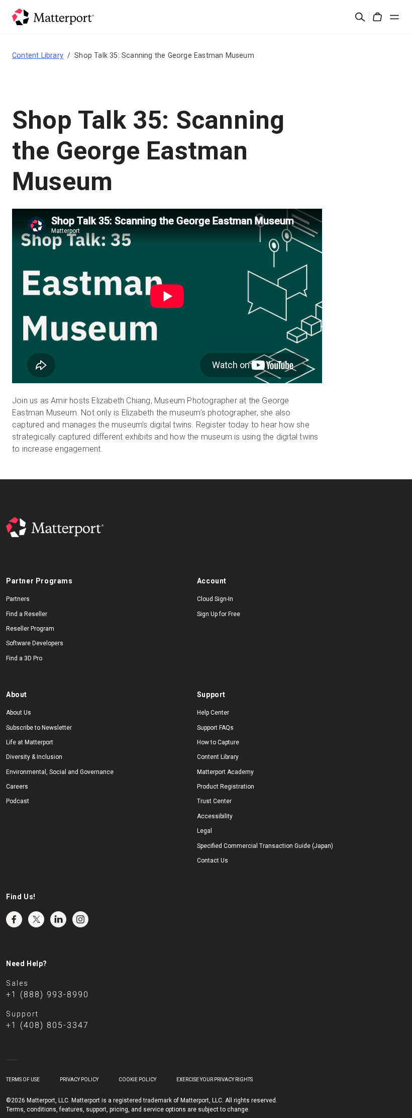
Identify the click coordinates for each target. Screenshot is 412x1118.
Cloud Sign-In (215, 599)
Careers (17, 786)
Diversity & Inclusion (34, 756)
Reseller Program (30, 628)
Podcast (17, 801)
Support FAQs (215, 727)
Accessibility (215, 816)
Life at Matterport (29, 742)
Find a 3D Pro (24, 658)
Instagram (80, 919)
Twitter (36, 919)
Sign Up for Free (218, 614)
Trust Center (214, 801)
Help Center (213, 712)
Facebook (14, 919)
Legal (204, 830)
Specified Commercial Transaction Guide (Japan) (265, 845)
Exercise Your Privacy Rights (214, 1079)
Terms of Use (23, 1079)
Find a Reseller (26, 614)
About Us (18, 712)
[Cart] (377, 17)
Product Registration (225, 786)
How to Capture (218, 742)
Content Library (37, 55)
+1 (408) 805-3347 (47, 1025)
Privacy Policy (79, 1079)
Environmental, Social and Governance (60, 772)
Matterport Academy (225, 772)
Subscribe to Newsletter (39, 727)
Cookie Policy (137, 1079)
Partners (18, 599)
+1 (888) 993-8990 (47, 994)
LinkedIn (58, 919)
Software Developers (34, 643)
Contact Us (212, 860)
